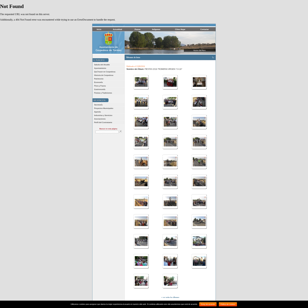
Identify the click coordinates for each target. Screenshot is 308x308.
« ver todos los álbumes (170, 297)
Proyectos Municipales (103, 108)
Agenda (97, 112)
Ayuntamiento (100, 68)
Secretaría (98, 105)
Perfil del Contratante (103, 122)
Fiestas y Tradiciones (103, 93)
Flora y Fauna (100, 86)
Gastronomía (99, 89)
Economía (98, 82)
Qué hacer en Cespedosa (104, 72)
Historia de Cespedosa (103, 75)
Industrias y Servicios (103, 115)
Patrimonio (98, 79)
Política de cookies (228, 304)
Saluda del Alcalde (102, 65)
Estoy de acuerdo (208, 304)
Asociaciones (100, 119)
